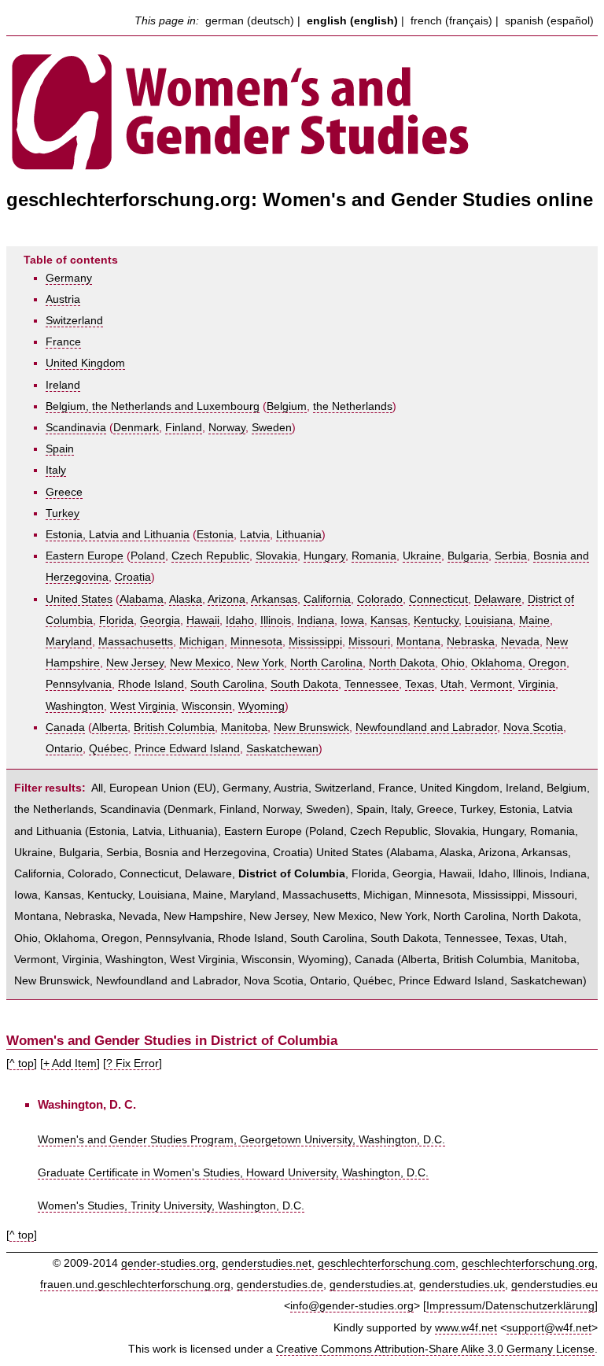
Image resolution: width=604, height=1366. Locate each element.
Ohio (453, 663)
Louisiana (489, 620)
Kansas (388, 620)
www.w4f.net (466, 1328)
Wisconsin (207, 706)
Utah (452, 684)
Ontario (64, 749)
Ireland (63, 385)
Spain (60, 449)
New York (260, 663)
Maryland (69, 642)
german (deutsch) (249, 21)
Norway (226, 428)
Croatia (133, 577)
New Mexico (200, 663)
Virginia (536, 684)
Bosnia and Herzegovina (206, 852)
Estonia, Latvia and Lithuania (118, 535)
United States (79, 599)
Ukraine (422, 556)
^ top (21, 1063)
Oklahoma (496, 663)
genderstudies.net (266, 1263)
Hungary (324, 556)
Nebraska (471, 642)
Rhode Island (151, 684)
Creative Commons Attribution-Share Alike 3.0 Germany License (435, 1349)
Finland (183, 428)
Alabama (142, 599)
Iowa (352, 620)
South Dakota (304, 684)
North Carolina (326, 663)
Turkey (62, 513)
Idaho (240, 620)
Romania (374, 556)
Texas (419, 684)
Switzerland (74, 321)
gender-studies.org (168, 1263)
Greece (64, 492)
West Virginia (142, 706)
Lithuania (299, 535)
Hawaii (202, 620)
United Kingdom (85, 363)
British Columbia (174, 727)
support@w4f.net (548, 1328)
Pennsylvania (79, 684)
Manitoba (244, 727)
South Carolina (227, 684)
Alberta (109, 727)
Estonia (215, 535)
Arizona (226, 599)
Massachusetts (135, 642)
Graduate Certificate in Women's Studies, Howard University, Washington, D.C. (233, 1173)
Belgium (287, 406)
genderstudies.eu (554, 1284)
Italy (56, 470)
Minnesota (256, 642)
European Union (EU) (162, 788)
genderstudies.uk (462, 1284)
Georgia (160, 620)
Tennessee (371, 684)
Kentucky (436, 620)
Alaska (185, 599)
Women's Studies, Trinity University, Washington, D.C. (171, 1206)
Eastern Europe (84, 556)
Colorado (380, 599)
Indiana (315, 620)
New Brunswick (311, 727)
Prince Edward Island (187, 749)
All (97, 788)
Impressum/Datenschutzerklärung (510, 1306)
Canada (65, 727)
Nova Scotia (533, 727)
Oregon (547, 663)
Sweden (272, 428)
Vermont (491, 684)
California (327, 599)
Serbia (511, 556)
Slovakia (276, 556)
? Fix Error (132, 1063)
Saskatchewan (282, 749)
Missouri (369, 642)
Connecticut (438, 599)
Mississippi (315, 642)
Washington (75, 706)
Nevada (520, 642)
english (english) (352, 21)
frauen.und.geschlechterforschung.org (135, 1284)
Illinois (275, 620)
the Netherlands (352, 406)
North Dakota (402, 663)
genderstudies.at (371, 1284)
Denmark (136, 428)
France (63, 342)
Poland (148, 556)
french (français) (451, 21)
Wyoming (261, 706)
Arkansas (274, 599)
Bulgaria (467, 556)
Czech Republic (210, 556)
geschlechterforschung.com (386, 1263)
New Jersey (135, 663)
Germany (69, 278)
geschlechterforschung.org (528, 1263)
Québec (108, 749)
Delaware (497, 599)
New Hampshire (203, 916)
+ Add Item (70, 1063)
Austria (63, 299)
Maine (534, 620)
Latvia (255, 535)
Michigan (201, 642)
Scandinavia (76, 428)
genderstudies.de (280, 1284)
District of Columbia (291, 874)
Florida (116, 620)
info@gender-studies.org (352, 1306)
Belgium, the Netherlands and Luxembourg (153, 406)
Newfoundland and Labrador (426, 727)
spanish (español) (549, 21)
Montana (418, 642)
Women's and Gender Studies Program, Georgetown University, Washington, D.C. (241, 1140)
